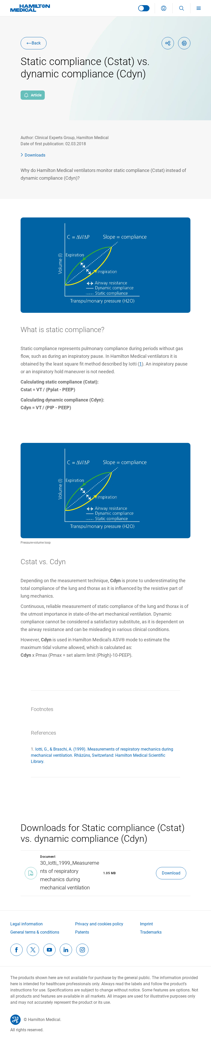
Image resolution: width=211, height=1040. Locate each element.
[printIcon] (184, 43)
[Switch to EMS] (144, 8)
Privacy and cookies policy (99, 924)
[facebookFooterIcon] (16, 950)
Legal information (26, 924)
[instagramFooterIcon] (82, 950)
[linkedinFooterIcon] (66, 950)
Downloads (35, 155)
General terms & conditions (34, 932)
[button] (163, 8)
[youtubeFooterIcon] (49, 950)
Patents (82, 932)
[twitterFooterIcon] (33, 950)
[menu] (200, 8)
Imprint (146, 924)
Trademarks (151, 932)
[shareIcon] (168, 43)
